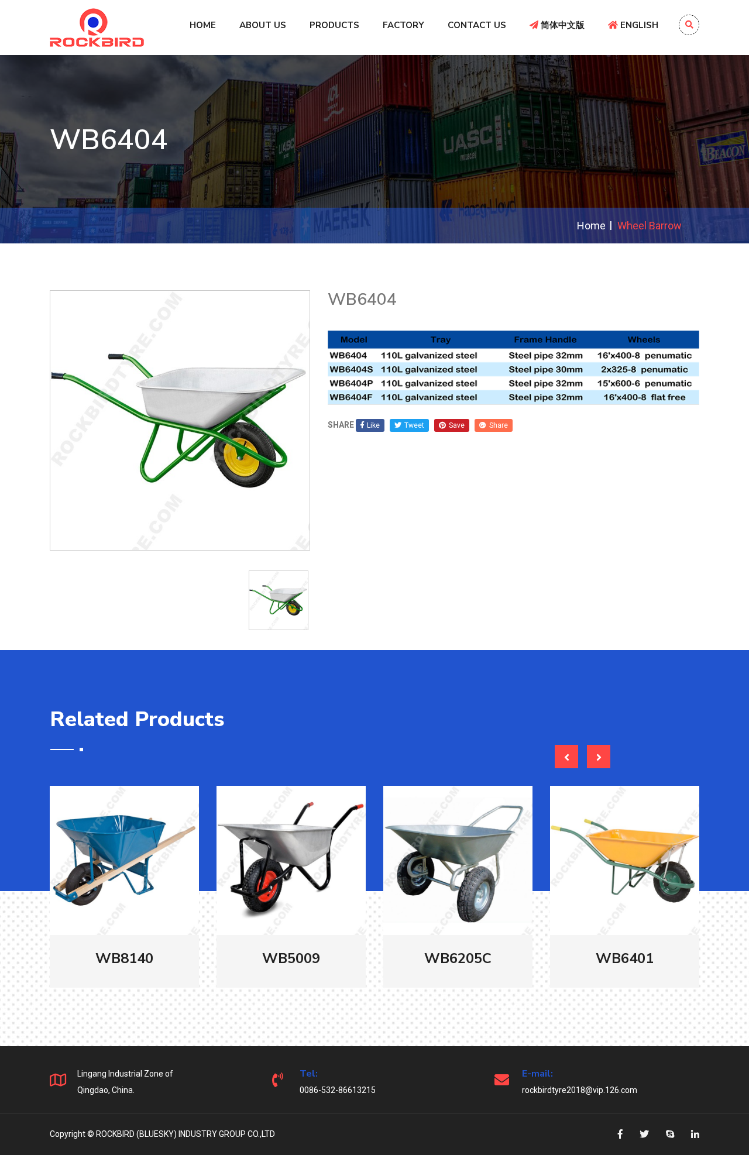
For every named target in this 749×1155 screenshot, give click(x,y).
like (373, 425)
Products (334, 25)
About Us (262, 25)
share (498, 425)
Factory (403, 25)
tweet (414, 425)
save (457, 425)
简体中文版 (561, 25)
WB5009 (291, 958)
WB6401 (625, 958)
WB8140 (124, 958)
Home (203, 25)
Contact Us (477, 25)
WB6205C (458, 958)
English (638, 25)
